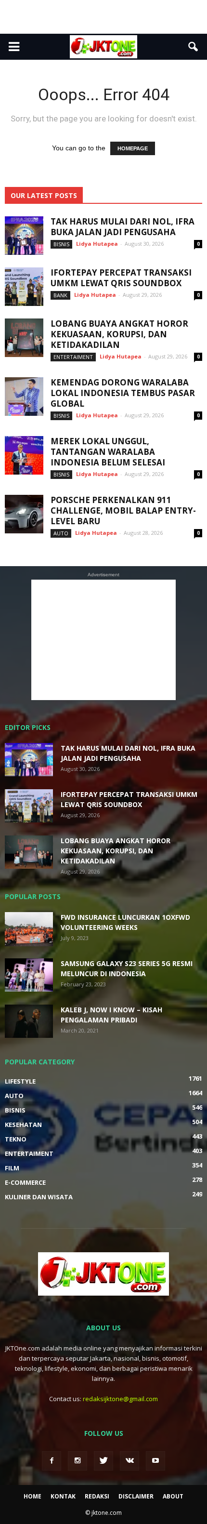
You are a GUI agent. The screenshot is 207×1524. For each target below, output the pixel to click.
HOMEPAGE (132, 148)
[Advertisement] (103, 17)
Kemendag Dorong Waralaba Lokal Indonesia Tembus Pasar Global (123, 393)
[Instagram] (77, 1461)
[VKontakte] (129, 1461)
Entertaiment (73, 356)
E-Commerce (25, 1182)
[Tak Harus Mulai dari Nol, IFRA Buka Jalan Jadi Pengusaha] (24, 235)
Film (12, 1168)
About (173, 1496)
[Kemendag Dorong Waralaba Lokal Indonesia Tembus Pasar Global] (24, 396)
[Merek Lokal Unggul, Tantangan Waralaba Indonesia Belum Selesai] (24, 455)
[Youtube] (155, 1461)
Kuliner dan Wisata (39, 1197)
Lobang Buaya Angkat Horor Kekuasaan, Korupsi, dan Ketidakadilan (119, 334)
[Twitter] (103, 1461)
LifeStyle (20, 1081)
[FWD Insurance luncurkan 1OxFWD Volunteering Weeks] (29, 929)
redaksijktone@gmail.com (120, 1398)
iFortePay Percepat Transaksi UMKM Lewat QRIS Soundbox (121, 278)
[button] (193, 47)
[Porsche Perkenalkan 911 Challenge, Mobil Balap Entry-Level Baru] (24, 514)
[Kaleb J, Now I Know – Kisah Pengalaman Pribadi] (29, 1021)
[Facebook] (51, 1461)
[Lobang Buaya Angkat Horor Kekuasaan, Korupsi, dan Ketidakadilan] (24, 337)
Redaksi (97, 1496)
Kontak (63, 1496)
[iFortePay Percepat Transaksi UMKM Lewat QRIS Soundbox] (24, 286)
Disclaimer (136, 1496)
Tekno (15, 1139)
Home (32, 1496)
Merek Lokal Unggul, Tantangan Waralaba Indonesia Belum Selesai (108, 452)
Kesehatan (23, 1124)
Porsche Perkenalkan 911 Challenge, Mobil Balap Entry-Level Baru (123, 510)
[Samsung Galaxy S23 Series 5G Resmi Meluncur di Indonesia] (29, 975)
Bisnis (61, 244)
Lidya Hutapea (97, 243)
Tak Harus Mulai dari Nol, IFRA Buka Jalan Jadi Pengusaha (122, 227)
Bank (60, 295)
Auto (60, 533)
